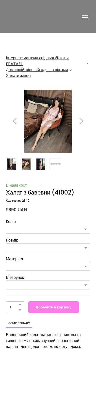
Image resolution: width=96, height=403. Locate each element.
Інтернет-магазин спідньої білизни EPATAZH (37, 61)
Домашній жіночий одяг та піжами (37, 70)
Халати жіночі (18, 75)
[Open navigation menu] (85, 17)
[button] (20, 304)
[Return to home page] (34, 17)
